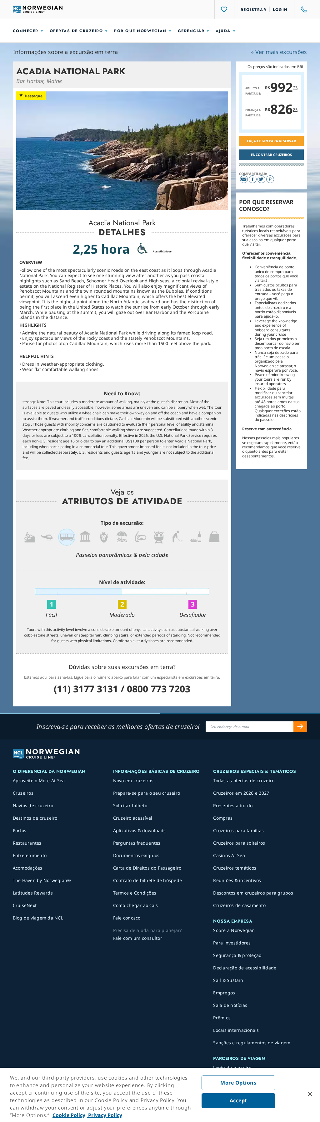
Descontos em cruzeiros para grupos (253, 893)
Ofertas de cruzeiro (76, 30)
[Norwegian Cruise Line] (38, 9)
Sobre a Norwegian (234, 930)
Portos (20, 830)
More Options (238, 1082)
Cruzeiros (23, 793)
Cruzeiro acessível (132, 818)
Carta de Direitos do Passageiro (147, 868)
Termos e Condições (135, 893)
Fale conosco (127, 918)
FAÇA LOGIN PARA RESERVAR (271, 141)
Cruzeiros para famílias (238, 830)
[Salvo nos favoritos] (219, 201)
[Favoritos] (224, 9)
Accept (238, 1100)
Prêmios (222, 1018)
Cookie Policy (68, 1115)
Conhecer (25, 30)
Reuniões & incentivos (237, 880)
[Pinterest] (270, 179)
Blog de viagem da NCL (38, 918)
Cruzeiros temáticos (234, 868)
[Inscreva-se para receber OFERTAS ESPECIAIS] (300, 726)
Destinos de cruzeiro (35, 818)
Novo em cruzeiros (133, 780)
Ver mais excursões (281, 52)
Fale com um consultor (137, 938)
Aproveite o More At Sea (39, 780)
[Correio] (244, 179)
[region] (160, 1095)
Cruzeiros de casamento (239, 905)
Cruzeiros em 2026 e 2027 (241, 793)
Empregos (224, 993)
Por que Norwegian (140, 30)
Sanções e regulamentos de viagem (251, 1043)
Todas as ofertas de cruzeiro (243, 780)
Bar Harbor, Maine (39, 81)
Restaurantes (27, 843)
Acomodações (27, 868)
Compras (222, 818)
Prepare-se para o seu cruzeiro (146, 793)
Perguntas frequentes (137, 843)
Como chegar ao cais (135, 905)
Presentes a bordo (232, 805)
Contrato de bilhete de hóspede (147, 880)
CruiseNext (25, 905)
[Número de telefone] (301, 9)
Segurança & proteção (237, 955)
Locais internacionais (236, 1030)
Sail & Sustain (228, 980)
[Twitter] (261, 179)
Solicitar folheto (130, 805)
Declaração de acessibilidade (244, 968)
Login (280, 9)
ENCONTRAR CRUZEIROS (271, 154)
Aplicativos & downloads (139, 830)
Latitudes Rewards (33, 893)
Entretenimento (30, 855)
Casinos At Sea (229, 855)
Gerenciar (191, 30)
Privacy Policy (104, 1115)
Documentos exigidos (136, 855)
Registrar (254, 9)
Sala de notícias (230, 1005)
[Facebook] (253, 179)
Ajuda (223, 30)
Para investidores (232, 943)
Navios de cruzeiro (33, 805)
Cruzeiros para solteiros (239, 843)
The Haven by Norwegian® (42, 880)
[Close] (310, 1094)
